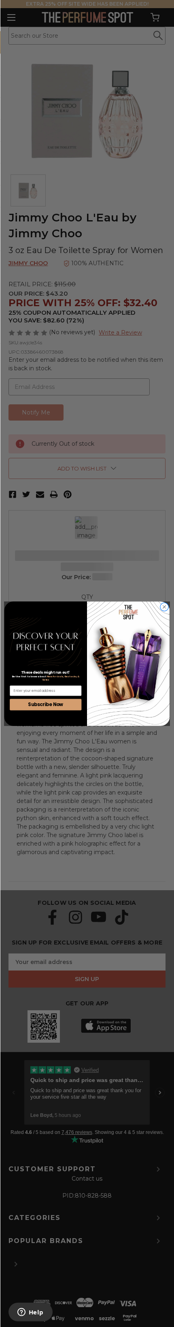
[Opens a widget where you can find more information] (30, 1313)
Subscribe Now (45, 704)
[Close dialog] (164, 606)
